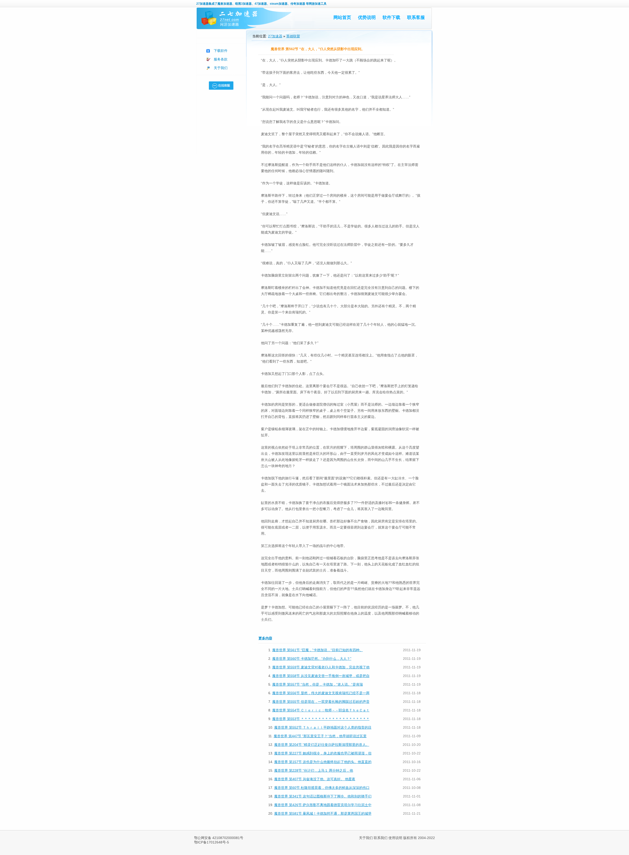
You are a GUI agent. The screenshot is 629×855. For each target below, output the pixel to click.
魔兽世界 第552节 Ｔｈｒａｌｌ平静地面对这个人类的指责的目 (323, 727)
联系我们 (380, 838)
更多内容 (265, 638)
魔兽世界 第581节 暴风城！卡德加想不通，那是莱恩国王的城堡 (323, 813)
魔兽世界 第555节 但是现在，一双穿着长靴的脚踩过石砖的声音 (321, 702)
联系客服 (416, 17)
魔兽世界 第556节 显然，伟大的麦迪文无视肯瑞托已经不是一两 (321, 693)
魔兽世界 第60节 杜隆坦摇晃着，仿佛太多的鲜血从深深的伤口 (322, 788)
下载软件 (221, 51)
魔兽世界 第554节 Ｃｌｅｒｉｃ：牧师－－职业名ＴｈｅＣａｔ (321, 710)
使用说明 (395, 838)
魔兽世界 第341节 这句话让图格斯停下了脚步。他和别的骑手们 (323, 796)
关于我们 (221, 68)
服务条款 (221, 59)
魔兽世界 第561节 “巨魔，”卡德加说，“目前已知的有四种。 (317, 650)
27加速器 (202, 3)
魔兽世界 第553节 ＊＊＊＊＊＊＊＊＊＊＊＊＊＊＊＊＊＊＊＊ (321, 719)
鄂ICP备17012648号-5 (211, 842)
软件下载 (391, 17)
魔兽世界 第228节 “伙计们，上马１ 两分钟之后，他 (313, 770)
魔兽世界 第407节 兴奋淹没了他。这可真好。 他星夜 (314, 779)
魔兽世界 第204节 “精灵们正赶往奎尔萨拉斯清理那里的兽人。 (321, 745)
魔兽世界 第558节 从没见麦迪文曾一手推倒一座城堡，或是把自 (321, 676)
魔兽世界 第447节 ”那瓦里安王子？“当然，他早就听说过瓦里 (320, 736)
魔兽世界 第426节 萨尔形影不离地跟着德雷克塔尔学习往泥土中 (323, 805)
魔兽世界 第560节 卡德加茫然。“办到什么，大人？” (311, 659)
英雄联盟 (293, 36)
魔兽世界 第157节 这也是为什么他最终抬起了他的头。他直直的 (323, 762)
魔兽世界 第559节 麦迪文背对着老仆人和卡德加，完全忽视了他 (321, 667)
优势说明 (367, 17)
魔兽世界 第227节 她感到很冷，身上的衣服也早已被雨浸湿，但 (323, 753)
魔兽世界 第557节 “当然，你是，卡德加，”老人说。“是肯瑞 (317, 684)
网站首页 (342, 17)
